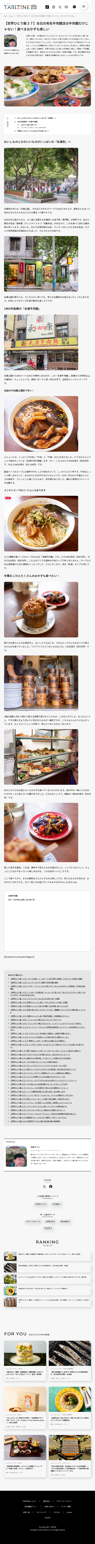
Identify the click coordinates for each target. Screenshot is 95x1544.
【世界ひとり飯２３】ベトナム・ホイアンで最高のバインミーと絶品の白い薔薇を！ (41, 1073)
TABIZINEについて (29, 1501)
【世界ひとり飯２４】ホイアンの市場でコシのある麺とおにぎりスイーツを (37, 1077)
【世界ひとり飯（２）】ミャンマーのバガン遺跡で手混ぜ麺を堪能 (34, 982)
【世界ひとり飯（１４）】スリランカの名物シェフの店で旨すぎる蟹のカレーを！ (39, 1037)
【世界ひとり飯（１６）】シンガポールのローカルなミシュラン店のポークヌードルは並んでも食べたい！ (47, 1045)
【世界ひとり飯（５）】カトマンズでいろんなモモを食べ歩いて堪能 (35, 998)
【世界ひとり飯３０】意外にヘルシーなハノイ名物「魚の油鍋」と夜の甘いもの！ (40, 1099)
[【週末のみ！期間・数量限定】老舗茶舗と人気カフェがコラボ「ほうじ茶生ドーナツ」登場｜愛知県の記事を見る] (25, 1353)
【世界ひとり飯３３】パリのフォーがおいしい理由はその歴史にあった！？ (37, 1110)
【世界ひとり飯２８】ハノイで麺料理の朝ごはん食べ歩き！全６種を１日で (37, 1091)
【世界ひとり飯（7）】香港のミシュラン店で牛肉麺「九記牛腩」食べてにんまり (39, 1006)
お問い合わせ (49, 1506)
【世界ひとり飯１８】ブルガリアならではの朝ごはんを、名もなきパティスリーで (40, 1054)
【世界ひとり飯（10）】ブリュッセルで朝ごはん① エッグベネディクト (36, 1020)
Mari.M (20, 1369)
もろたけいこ (66, 1463)
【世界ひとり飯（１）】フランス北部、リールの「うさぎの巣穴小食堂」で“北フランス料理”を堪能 (46, 979)
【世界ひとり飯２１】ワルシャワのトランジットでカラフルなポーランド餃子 (38, 1065)
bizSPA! (47, 1517)
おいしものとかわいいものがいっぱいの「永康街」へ (35, 118)
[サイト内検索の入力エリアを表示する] (74, 6)
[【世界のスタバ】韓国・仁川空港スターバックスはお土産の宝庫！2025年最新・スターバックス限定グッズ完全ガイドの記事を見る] (10, 1302)
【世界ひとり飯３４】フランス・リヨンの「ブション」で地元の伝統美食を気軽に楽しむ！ (43, 1114)
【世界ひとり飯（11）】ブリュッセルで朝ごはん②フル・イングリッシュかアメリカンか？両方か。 (46, 1023)
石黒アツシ (15, 50)
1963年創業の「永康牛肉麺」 (27, 121)
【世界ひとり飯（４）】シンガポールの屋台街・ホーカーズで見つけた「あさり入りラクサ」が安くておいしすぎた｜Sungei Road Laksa (47, 993)
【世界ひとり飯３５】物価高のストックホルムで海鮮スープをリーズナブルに (38, 1117)
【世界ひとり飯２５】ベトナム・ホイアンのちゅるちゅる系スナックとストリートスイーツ (43, 1080)
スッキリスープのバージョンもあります (31, 127)
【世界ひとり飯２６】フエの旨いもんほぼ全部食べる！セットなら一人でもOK (38, 1084)
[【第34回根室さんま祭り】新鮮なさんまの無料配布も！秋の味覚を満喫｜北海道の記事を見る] (70, 1353)
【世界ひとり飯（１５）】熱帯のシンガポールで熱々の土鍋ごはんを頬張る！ (38, 1041)
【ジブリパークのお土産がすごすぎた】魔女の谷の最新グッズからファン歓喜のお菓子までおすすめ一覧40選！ (52, 1277)
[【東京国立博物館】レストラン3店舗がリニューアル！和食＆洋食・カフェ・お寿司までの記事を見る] (25, 1447)
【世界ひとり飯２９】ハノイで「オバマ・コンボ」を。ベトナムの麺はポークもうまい (41, 1095)
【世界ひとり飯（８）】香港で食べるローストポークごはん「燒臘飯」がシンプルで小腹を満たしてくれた (47, 1011)
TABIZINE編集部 (68, 1369)
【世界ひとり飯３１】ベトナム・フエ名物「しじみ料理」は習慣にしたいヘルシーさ (41, 1102)
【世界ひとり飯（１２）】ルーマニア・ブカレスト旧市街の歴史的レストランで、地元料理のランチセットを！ (47, 1028)
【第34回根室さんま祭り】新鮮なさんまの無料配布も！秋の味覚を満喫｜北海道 (69, 1373)
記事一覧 (26, 1512)
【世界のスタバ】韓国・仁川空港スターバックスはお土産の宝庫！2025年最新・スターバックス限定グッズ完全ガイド (53, 1301)
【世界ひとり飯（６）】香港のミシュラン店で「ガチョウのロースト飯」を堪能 (39, 1002)
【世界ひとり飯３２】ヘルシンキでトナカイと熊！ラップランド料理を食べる (38, 1106)
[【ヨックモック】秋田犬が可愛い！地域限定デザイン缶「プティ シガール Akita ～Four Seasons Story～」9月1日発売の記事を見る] (25, 1399)
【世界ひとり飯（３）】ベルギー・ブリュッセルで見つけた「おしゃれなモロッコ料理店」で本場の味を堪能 (48, 987)
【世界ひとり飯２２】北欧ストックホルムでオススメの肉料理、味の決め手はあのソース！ (43, 1069)
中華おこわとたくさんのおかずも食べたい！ (32, 131)
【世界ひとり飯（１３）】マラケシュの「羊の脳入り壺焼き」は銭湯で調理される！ (40, 1033)
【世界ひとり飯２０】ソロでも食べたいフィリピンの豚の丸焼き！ (34, 1062)
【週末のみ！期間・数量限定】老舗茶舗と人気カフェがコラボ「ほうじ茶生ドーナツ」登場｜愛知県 (24, 1373)
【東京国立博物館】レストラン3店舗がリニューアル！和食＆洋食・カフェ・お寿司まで (24, 1467)
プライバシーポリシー (65, 1501)
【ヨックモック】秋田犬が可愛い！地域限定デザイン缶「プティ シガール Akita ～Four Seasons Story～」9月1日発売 (25, 1420)
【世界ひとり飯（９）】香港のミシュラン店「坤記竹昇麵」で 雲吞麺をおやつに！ (40, 1016)
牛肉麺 (56, 1204)
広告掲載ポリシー (30, 1506)
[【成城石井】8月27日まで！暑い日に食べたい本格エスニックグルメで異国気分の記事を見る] (70, 1399)
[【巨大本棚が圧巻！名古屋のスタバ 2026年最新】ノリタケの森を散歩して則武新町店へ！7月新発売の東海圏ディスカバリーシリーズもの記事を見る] (70, 1447)
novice (69, 1512)
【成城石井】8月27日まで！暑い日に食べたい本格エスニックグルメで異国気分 (70, 1419)
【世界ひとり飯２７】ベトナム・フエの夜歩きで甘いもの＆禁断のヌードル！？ (39, 1088)
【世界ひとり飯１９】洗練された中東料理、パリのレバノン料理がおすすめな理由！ (41, 1058)
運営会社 (46, 1501)
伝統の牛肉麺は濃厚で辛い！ (28, 125)
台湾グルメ (40, 1204)
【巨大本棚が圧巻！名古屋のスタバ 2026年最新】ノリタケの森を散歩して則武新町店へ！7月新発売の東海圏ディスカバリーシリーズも (70, 1468)
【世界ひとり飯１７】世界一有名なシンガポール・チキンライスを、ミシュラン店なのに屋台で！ (45, 1051)
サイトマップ (41, 1512)
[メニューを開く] (83, 6)
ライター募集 (66, 1506)
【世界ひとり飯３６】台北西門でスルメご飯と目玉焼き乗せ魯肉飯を (35, 1121)
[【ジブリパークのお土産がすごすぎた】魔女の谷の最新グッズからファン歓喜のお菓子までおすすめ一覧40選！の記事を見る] (10, 1279)
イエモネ (56, 1512)
